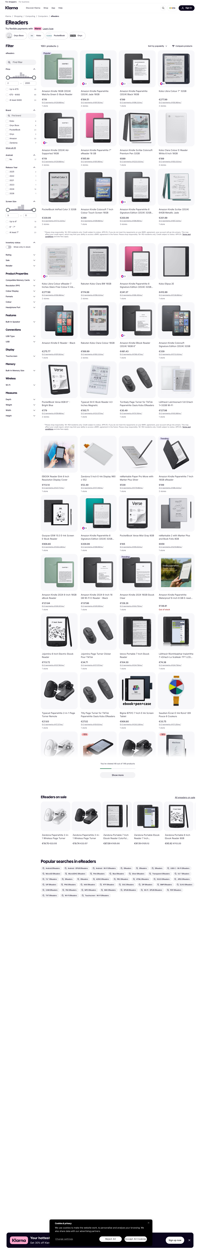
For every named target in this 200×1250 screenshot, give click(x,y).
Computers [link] (43, 16)
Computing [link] (30, 16)
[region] (101, 1233)
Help (60, 8)
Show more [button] (118, 775)
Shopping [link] (18, 16)
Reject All (110, 1239)
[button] (172, 8)
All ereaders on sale (185, 797)
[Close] (149, 1223)
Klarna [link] (8, 16)
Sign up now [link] (175, 1240)
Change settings (64, 1239)
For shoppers (11, 2)
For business (24, 2)
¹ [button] (53, 102)
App (53, 8)
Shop (46, 8)
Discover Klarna (33, 8)
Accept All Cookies (135, 1239)
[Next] (190, 823)
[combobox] (157, 46)
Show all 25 (11, 148)
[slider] (8, 77)
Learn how (48, 28)
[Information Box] (57, 46)
